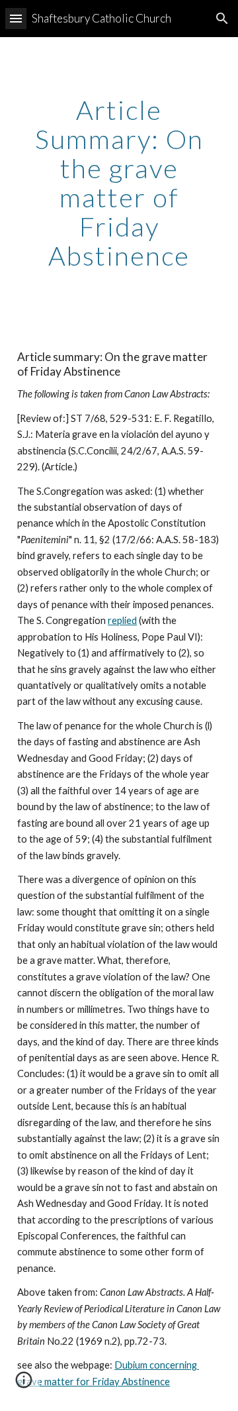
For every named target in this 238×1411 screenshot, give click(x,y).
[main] (119, 183)
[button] (16, 18)
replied (122, 620)
